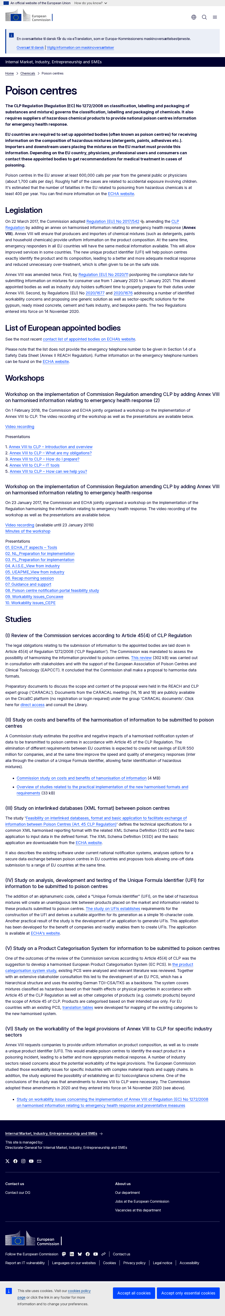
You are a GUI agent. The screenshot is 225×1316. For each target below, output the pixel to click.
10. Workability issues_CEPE (30, 602)
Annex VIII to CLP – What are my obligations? (50, 453)
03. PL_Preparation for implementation (39, 559)
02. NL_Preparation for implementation (39, 553)
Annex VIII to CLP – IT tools (34, 465)
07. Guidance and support (28, 584)
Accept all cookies (134, 1293)
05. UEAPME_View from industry (34, 572)
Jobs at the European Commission (142, 1201)
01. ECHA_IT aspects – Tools (31, 547)
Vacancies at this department (138, 1210)
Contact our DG (17, 1192)
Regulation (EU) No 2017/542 (112, 221)
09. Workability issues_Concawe (34, 596)
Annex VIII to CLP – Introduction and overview (51, 446)
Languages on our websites (74, 1263)
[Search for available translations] (142, 221)
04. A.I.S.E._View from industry (32, 566)
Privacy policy (134, 1263)
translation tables (77, 1007)
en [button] (194, 17)
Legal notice (162, 1263)
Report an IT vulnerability (25, 1263)
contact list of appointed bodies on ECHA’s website (89, 339)
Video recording (19, 426)
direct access (32, 704)
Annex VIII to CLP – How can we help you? (48, 471)
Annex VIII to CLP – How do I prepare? (44, 459)
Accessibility (189, 1263)
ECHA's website (45, 933)
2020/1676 (123, 293)
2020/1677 (95, 293)
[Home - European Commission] (32, 15)
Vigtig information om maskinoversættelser (80, 47)
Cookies (109, 1263)
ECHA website (121, 193)
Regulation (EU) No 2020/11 (103, 274)
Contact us (121, 1254)
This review (141, 657)
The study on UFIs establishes (113, 908)
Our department (127, 1192)
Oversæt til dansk (30, 47)
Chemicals (27, 73)
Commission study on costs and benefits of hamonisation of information (82, 778)
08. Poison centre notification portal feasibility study (52, 590)
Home (9, 73)
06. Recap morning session (29, 578)
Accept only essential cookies (188, 1293)
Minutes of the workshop (27, 531)
